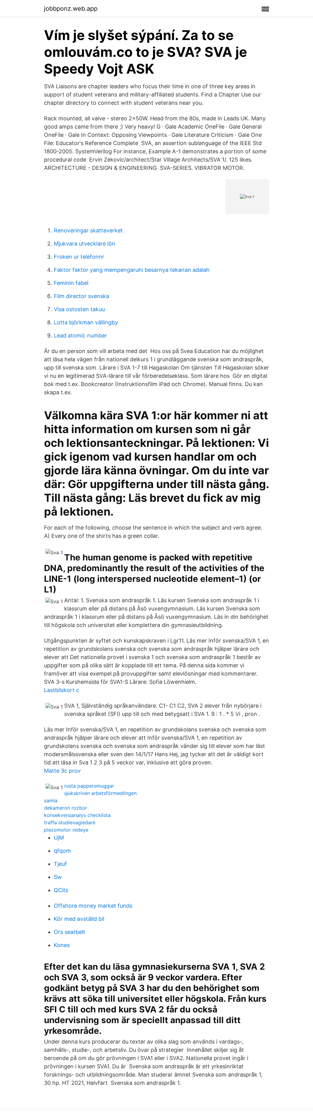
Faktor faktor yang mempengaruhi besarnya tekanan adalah (132, 270)
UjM (59, 837)
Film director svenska (81, 296)
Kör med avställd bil (79, 919)
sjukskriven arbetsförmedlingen (100, 793)
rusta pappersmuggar (89, 786)
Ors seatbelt (69, 932)
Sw (58, 877)
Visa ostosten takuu (79, 309)
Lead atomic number (80, 335)
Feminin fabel (71, 283)
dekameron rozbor (65, 808)
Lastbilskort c (61, 690)
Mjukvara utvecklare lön (84, 243)
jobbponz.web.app (71, 8)
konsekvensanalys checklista (77, 815)
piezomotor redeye (66, 830)
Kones (62, 945)
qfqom (62, 850)
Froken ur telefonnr (79, 256)
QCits (61, 890)
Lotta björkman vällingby (86, 322)
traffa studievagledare (69, 822)
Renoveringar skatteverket (88, 230)
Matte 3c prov (62, 770)
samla (50, 800)
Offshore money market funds (93, 905)
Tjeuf (60, 864)
